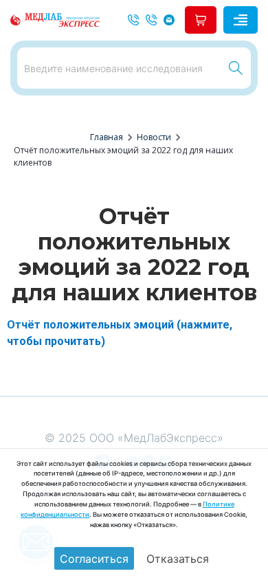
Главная (106, 137)
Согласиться (94, 559)
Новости (154, 137)
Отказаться (177, 559)
